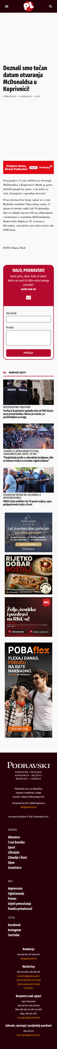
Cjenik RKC (28, 988)
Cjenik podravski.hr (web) (28, 984)
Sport (11, 847)
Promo (12, 898)
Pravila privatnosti (20, 909)
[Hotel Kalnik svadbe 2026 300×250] (28, 551)
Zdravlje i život (17, 857)
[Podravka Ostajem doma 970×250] (28, 173)
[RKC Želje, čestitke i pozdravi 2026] (28, 636)
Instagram (14, 930)
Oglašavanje (16, 893)
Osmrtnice (15, 867)
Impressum (15, 888)
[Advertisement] (28, 38)
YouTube (13, 935)
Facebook (14, 925)
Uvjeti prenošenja (19, 903)
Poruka (10, 327)
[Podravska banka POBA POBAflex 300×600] (28, 736)
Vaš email (11, 313)
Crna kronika (16, 842)
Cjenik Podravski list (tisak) (28, 980)
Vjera (11, 862)
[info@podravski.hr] (28, 297)
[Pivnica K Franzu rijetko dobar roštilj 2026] (28, 593)
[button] (6, 6)
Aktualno (14, 837)
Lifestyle (13, 852)
